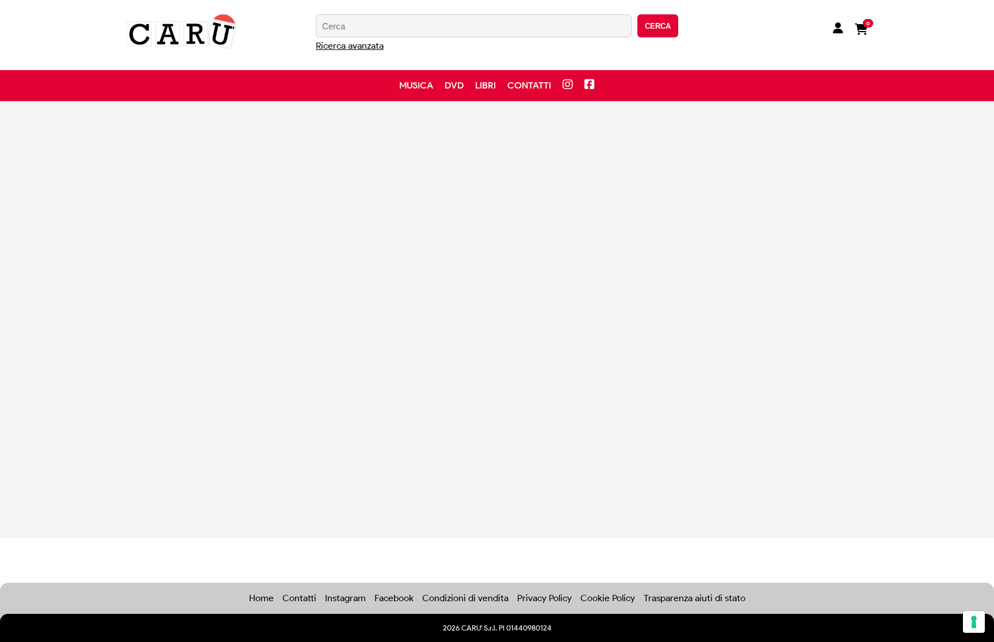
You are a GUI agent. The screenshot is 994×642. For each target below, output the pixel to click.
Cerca (658, 26)
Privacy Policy (544, 598)
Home (261, 598)
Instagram (345, 598)
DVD (454, 85)
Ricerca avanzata (350, 45)
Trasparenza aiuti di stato (695, 598)
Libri (485, 85)
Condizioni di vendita (465, 598)
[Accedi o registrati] (838, 29)
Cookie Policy (607, 598)
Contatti (529, 85)
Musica (416, 85)
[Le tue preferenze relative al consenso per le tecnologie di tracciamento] (974, 622)
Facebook (394, 598)
